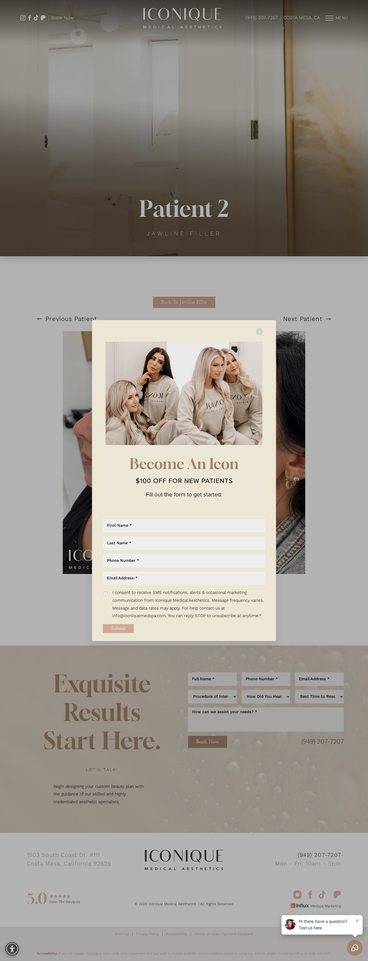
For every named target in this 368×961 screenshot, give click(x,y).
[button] (12, 949)
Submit (118, 628)
